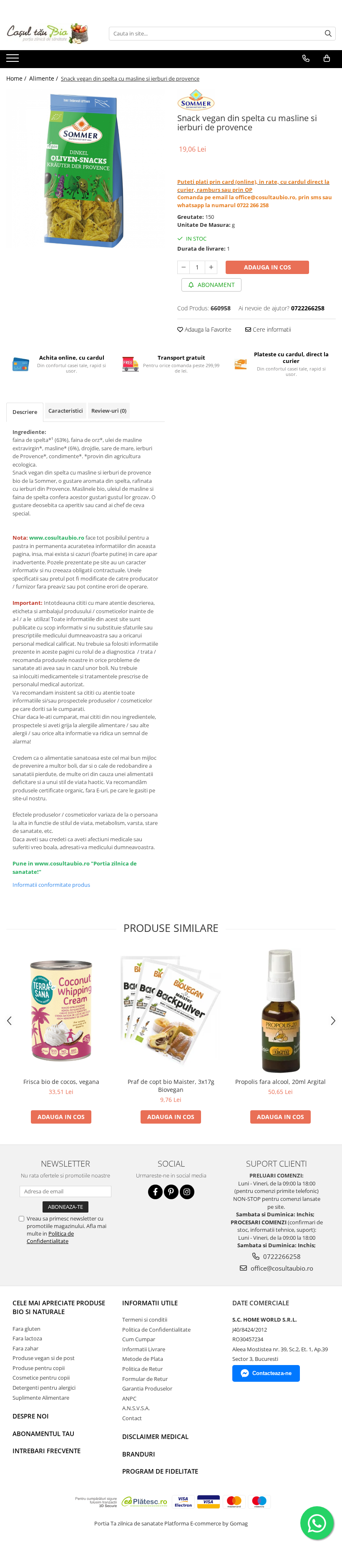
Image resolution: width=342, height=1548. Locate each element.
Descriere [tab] (25, 412)
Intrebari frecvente (46, 1450)
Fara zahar (25, 1348)
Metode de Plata (142, 1359)
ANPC (129, 1398)
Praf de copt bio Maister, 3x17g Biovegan (171, 1086)
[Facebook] (155, 1192)
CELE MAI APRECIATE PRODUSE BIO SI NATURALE (59, 1307)
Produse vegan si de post (44, 1358)
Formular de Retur (145, 1379)
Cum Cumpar (138, 1339)
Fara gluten (26, 1328)
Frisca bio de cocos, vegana (61, 1082)
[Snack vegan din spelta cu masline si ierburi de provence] (85, 168)
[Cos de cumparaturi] (327, 58)
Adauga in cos (267, 267)
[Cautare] (328, 34)
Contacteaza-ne (272, 1373)
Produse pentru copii (39, 1368)
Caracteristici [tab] (65, 410)
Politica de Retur (142, 1369)
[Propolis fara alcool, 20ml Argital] (280, 1010)
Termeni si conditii (144, 1319)
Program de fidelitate (160, 1471)
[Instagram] (187, 1192)
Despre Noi (31, 1416)
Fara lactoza (27, 1338)
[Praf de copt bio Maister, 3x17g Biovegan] (170, 1011)
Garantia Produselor (147, 1388)
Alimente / (44, 78)
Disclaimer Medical (155, 1436)
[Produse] (13, 60)
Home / (17, 78)
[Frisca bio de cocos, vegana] (61, 1011)
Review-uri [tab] (108, 410)
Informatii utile (150, 1303)
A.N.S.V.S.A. (136, 1408)
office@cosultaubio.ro (281, 1268)
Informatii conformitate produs (51, 884)
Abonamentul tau (43, 1433)
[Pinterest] (171, 1192)
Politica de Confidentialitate (50, 1237)
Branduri (138, 1454)
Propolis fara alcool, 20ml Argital (280, 1082)
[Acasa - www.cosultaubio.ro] (48, 33)
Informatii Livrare (143, 1349)
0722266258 (281, 1256)
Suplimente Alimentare (41, 1397)
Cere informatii (271, 329)
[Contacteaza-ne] (306, 58)
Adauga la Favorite (207, 329)
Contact (132, 1418)
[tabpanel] (85, 168)
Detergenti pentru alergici (44, 1387)
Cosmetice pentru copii (41, 1377)
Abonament (215, 285)
